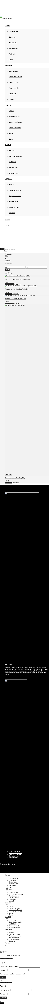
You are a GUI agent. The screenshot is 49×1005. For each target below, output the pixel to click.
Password (3, 970)
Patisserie (12, 54)
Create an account (6, 982)
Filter (7, 270)
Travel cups (13, 43)
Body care (12, 150)
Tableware (8, 65)
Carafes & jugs (14, 82)
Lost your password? (18, 974)
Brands (7, 220)
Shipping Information (15, 853)
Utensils (11, 99)
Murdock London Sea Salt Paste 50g (16, 289)
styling (8, 273)
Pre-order (8, 259)
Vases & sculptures (15, 122)
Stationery (12, 162)
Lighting (11, 111)
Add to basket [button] (9, 284)
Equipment (12, 37)
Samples (12, 213)
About (7, 226)
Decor (11, 139)
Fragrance (8, 179)
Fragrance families (15, 190)
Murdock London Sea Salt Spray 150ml (17, 279)
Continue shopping (6, 958)
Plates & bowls (14, 88)
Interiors (8, 105)
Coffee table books (15, 128)
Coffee (7, 26)
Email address (5, 990)
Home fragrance (14, 116)
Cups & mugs (13, 71)
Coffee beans (13, 31)
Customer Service (14, 856)
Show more (17, 284)
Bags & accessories (15, 156)
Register (3, 998)
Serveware (12, 94)
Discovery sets (14, 207)
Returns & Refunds (15, 854)
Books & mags (13, 167)
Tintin (11, 133)
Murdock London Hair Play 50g (15, 478)
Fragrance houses (15, 196)
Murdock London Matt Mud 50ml (15, 299)
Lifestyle (8, 145)
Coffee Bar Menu (14, 851)
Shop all (11, 184)
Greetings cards (14, 173)
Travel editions (13, 201)
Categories (8, 254)
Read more (8, 294)
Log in (3, 977)
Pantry (11, 60)
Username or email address (9, 966)
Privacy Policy (13, 857)
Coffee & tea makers (15, 77)
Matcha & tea (13, 48)
